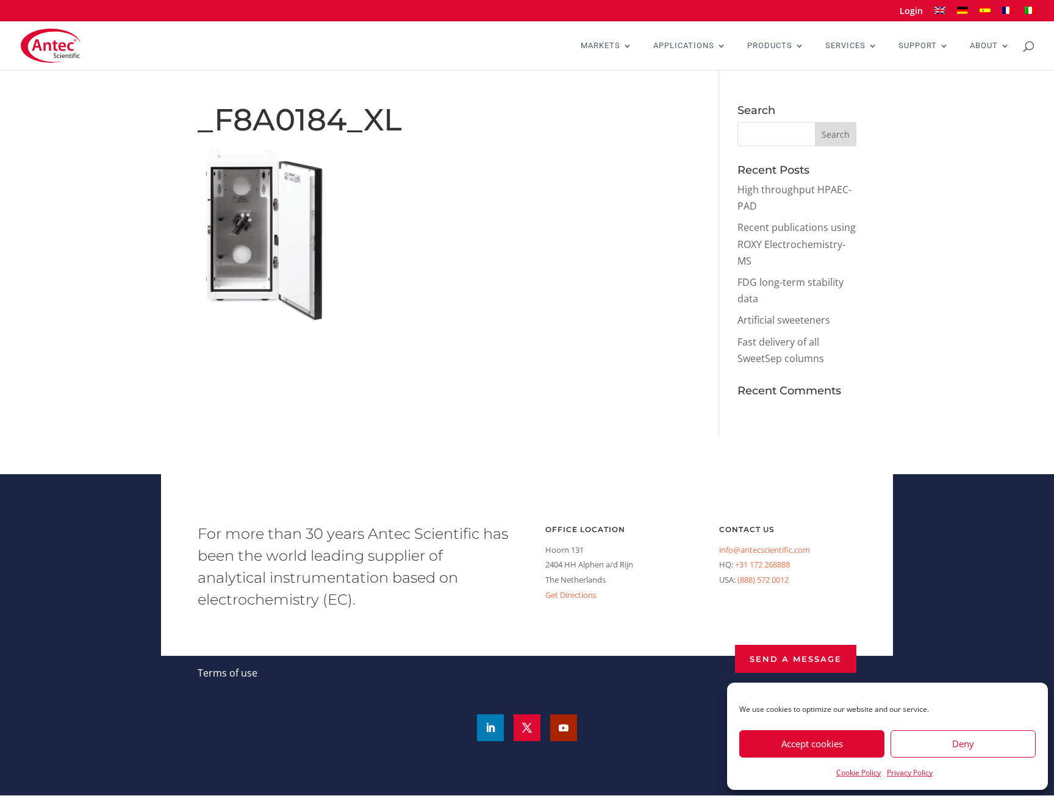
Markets (600, 45)
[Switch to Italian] (1030, 14)
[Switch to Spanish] (985, 14)
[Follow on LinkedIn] (490, 727)
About (984, 45)
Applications (683, 45)
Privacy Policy (910, 772)
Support (917, 45)
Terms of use (227, 673)
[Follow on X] (527, 727)
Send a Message (796, 659)
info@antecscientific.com (764, 549)
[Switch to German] (962, 14)
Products (769, 45)
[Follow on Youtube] (563, 727)
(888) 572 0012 (763, 579)
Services (845, 45)
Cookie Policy (858, 772)
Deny (963, 743)
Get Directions (571, 594)
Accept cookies (812, 743)
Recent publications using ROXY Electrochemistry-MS (796, 244)
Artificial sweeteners (783, 320)
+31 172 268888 (762, 564)
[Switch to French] (1007, 14)
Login (911, 11)
